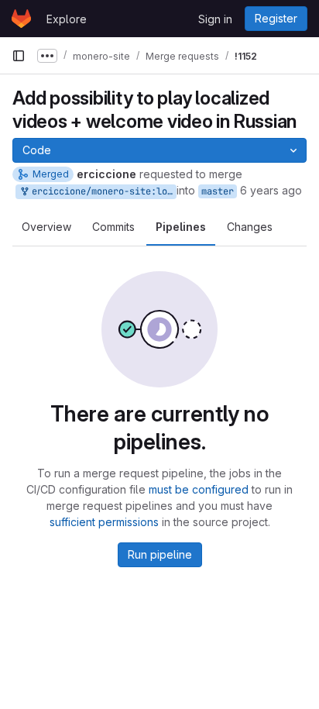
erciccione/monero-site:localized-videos (101, 191)
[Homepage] (21, 18)
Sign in (215, 19)
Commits (113, 226)
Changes (250, 226)
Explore (66, 19)
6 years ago (271, 190)
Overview (46, 226)
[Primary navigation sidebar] (18, 55)
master (217, 191)
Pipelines (181, 226)
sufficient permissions (104, 521)
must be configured (199, 489)
